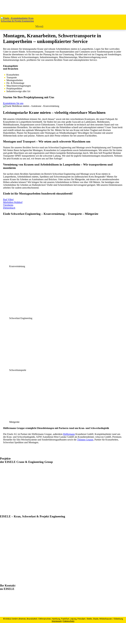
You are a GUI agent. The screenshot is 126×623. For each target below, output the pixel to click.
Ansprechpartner (82, 11)
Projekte (51, 11)
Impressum (57, 621)
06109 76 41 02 (12, 603)
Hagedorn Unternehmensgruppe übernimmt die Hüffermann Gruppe (55, 467)
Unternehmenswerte (10, 560)
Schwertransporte (8, 532)
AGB (2, 578)
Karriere (39, 11)
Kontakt (65, 11)
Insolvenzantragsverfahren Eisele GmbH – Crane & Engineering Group (56, 500)
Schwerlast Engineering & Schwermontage (21, 528)
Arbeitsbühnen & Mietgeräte (14, 537)
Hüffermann (69, 434)
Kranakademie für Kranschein (14, 551)
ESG (2, 555)
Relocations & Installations (13, 541)
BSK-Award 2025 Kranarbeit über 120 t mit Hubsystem (47, 484)
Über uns (4, 546)
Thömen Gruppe (85, 439)
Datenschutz (68, 621)
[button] (41, 26)
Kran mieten (6, 523)
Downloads (5, 574)
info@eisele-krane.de (18, 605)
